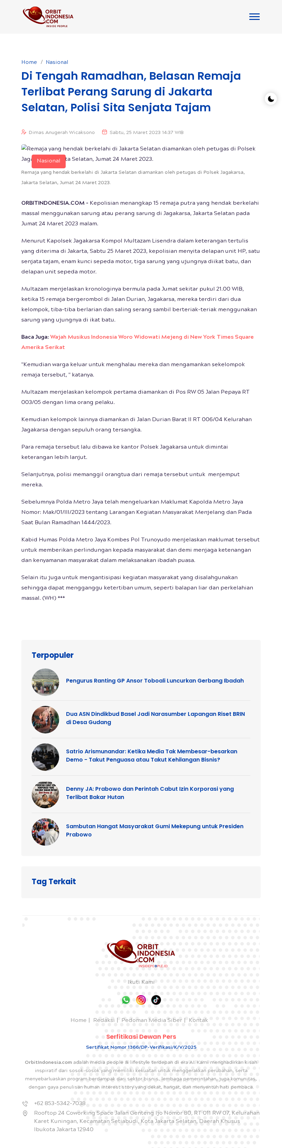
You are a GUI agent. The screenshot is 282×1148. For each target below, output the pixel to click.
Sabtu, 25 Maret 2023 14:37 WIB (147, 133)
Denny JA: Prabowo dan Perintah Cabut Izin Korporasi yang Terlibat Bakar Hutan (150, 793)
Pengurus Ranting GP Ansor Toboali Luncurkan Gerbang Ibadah (155, 681)
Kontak (198, 1021)
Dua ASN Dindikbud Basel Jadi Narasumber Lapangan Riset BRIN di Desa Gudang (155, 718)
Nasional (57, 63)
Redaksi (104, 1021)
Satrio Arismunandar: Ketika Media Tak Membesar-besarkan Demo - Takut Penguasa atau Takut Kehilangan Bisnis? (151, 755)
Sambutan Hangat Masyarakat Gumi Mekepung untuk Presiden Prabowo (154, 830)
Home (29, 63)
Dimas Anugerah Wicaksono (62, 133)
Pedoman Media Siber (151, 1021)
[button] (254, 17)
